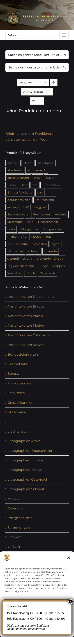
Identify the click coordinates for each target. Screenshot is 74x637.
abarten (13, 163)
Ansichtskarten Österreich (29, 335)
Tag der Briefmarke (21, 266)
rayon (55, 244)
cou (40, 192)
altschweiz (14, 170)
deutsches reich (19, 200)
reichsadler (15, 251)
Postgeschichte (20, 518)
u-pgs (44, 266)
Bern (24, 185)
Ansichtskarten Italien (25, 316)
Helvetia (61, 214)
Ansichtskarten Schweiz (27, 345)
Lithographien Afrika (24, 441)
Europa (13, 374)
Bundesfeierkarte (20, 192)
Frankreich (16, 393)
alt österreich (36, 170)
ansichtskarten (18, 177)
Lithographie (29, 229)
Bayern (51, 177)
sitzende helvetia (19, 258)
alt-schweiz (45, 163)
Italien (13, 422)
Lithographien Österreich (28, 480)
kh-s (30, 222)
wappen (59, 266)
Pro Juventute (17, 244)
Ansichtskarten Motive (26, 326)
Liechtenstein (48, 222)
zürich (30, 273)
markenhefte (16, 236)
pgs (48, 236)
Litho (11, 229)
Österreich (47, 273)
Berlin (11, 185)
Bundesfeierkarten (23, 355)
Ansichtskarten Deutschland (31, 297)
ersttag (12, 207)
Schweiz (14, 537)
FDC (26, 207)
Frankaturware (17, 214)
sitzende (50, 251)
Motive (36, 236)
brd (35, 185)
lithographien (52, 229)
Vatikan (14, 547)
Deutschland (44, 200)
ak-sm (28, 163)
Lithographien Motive (25, 470)
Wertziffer (14, 273)
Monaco (14, 499)
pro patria (40, 244)
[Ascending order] (53, 82)
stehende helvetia (50, 258)
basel (37, 177)
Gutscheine (17, 412)
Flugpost (40, 207)
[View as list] (40, 100)
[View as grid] (33, 100)
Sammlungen (19, 528)
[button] (68, 558)
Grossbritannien (20, 403)
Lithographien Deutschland (30, 451)
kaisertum (14, 222)
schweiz (34, 251)
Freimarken (41, 214)
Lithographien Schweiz (26, 489)
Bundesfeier (51, 185)
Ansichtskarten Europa (26, 306)
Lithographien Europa (25, 460)
